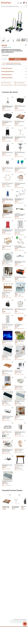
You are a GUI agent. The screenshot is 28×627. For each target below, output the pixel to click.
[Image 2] (13, 40)
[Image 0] (3, 40)
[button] (3, 436)
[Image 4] (23, 40)
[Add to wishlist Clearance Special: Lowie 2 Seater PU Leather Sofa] (12, 97)
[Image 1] (8, 40)
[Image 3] (18, 40)
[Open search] (26, 6)
